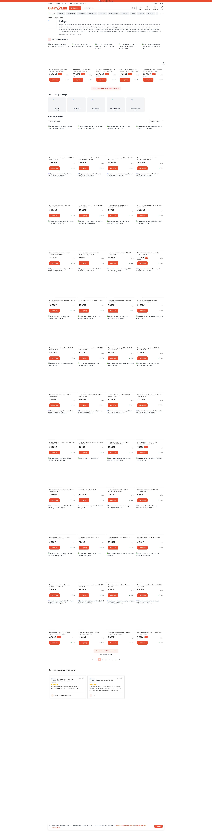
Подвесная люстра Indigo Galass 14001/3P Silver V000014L (149, 395)
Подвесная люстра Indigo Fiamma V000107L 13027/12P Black (152, 70)
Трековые (102, 13)
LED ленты (151, 13)
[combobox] (110, 8)
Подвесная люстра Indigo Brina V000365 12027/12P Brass (81, 70)
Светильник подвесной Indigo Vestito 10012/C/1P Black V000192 (89, 158)
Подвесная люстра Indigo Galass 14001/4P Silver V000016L (91, 206)
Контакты (75, 3)
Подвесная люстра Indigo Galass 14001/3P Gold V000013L (149, 206)
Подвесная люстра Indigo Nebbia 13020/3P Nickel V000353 (120, 348)
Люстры (61, 13)
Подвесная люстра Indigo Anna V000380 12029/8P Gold (119, 253)
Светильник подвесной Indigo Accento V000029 (119, 585)
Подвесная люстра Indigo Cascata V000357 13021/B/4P (91, 585)
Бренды (56, 17)
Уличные (141, 13)
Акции (53, 13)
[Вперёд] (163, 63)
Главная (50, 17)
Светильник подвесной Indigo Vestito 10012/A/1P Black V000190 (59, 538)
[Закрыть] (210, 1)
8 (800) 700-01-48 (158, 3)
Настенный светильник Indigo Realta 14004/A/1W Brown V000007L (147, 443)
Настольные (92, 13)
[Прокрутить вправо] (163, 13)
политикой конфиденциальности (125, 825)
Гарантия (58, 3)
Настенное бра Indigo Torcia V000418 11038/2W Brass (89, 538)
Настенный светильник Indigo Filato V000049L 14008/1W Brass (118, 443)
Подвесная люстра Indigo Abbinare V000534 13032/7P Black (62, 301)
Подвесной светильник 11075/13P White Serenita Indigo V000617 (105, 70)
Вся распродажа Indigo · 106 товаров (105, 88)
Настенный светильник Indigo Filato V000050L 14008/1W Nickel (89, 253)
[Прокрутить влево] (160, 13)
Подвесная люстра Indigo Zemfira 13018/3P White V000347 (61, 158)
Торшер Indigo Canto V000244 (87, 489)
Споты (133, 13)
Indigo (73, 163)
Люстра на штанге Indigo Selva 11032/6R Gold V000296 (90, 395)
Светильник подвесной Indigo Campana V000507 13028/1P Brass (119, 633)
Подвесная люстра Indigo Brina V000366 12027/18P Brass (58, 70)
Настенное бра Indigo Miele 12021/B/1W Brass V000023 (119, 395)
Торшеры (124, 13)
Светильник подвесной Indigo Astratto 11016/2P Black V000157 (148, 253)
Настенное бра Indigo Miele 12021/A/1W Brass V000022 (148, 348)
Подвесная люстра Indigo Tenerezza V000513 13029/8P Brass (59, 585)
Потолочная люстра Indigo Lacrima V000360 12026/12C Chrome (61, 443)
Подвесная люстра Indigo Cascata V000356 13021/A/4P (149, 585)
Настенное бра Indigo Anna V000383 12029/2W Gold (147, 490)
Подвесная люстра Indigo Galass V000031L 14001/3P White (61, 490)
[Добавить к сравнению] (68, 47)
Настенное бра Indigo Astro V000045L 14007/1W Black (60, 395)
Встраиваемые (113, 13)
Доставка (64, 3)
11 (112, 659)
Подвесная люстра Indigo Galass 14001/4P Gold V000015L (120, 158)
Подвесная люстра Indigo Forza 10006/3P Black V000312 (61, 348)
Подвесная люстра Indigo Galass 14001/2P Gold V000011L (91, 348)
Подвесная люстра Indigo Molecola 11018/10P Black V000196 (147, 301)
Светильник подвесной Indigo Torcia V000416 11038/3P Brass (147, 158)
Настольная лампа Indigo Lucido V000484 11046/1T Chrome (149, 633)
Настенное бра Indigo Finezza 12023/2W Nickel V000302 (148, 538)
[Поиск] (135, 8)
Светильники (71, 13)
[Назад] (96, 659)
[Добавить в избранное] (68, 44)
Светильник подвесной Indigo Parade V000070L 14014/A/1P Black (59, 633)
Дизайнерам (83, 3)
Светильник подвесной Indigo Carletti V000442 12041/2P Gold (89, 633)
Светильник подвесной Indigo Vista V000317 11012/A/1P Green (120, 301)
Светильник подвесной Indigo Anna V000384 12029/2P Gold (118, 490)
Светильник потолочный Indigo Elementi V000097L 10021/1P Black (129, 70)
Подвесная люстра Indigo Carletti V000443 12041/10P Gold (91, 301)
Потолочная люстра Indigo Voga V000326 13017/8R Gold (119, 538)
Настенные (82, 13)
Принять (158, 826)
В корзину (54, 80)
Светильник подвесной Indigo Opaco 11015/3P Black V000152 (59, 253)
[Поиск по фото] (132, 8)
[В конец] (119, 659)
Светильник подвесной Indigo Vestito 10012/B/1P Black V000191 (118, 206)
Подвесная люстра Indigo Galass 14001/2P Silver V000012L (61, 206)
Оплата (70, 3)
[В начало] (92, 659)
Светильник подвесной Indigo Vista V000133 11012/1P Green (91, 443)
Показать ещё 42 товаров (105, 651)
